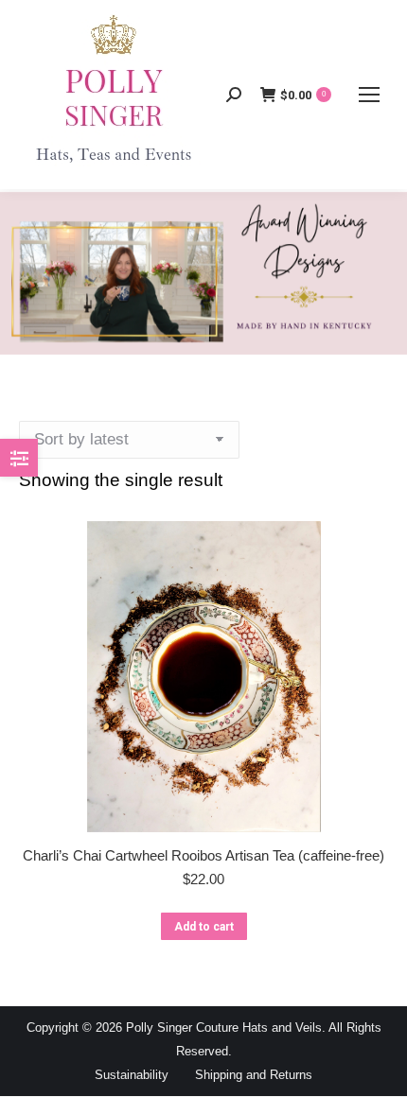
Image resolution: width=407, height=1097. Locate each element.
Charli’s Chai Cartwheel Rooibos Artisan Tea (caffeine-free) (203, 855)
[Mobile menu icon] (369, 94)
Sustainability (131, 1075)
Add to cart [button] (204, 926)
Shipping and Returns (253, 1075)
